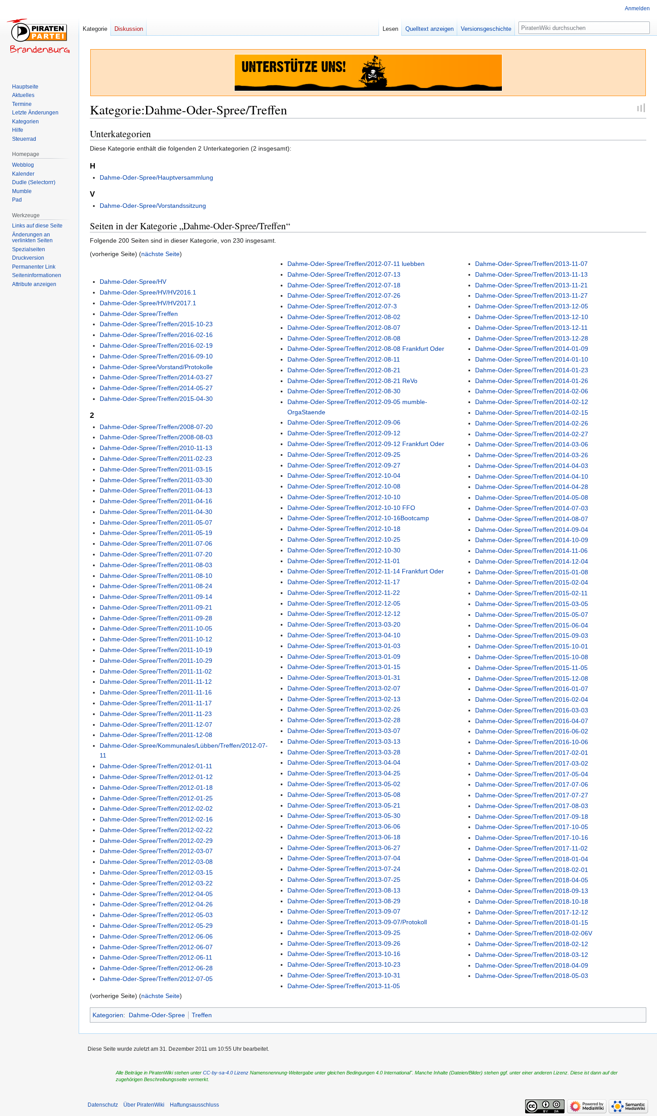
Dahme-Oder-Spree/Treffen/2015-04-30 (156, 398)
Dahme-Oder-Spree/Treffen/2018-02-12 (531, 944)
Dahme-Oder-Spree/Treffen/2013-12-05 (531, 306)
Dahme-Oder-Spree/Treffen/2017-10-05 (531, 826)
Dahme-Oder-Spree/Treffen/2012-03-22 (156, 883)
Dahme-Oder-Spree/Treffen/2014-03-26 (531, 455)
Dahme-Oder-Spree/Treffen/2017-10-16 (531, 837)
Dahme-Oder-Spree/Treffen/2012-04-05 (156, 893)
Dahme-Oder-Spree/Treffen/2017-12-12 (531, 912)
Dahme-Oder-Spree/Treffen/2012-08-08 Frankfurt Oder (365, 348)
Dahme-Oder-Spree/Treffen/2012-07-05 (156, 978)
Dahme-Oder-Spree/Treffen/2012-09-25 (343, 454)
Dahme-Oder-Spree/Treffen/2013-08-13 (343, 890)
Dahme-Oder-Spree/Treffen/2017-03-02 (531, 763)
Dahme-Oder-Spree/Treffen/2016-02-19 (156, 345)
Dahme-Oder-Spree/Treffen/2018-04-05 (531, 880)
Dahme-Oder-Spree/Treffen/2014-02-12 (531, 401)
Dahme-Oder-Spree (157, 1015)
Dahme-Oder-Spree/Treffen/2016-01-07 (531, 688)
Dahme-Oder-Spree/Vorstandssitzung (153, 205)
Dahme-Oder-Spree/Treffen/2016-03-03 (531, 710)
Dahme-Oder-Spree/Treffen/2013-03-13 (343, 741)
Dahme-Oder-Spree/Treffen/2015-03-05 (531, 603)
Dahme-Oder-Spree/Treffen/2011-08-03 (156, 565)
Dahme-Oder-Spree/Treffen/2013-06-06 (343, 826)
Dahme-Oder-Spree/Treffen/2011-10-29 (156, 660)
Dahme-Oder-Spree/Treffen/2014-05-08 (531, 497)
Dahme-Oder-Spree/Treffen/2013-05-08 (343, 794)
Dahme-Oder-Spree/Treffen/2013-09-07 (343, 911)
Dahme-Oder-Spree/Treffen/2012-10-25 (343, 539)
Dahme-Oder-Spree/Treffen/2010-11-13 (156, 447)
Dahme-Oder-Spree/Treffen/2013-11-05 (343, 986)
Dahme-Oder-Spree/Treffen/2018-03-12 (531, 954)
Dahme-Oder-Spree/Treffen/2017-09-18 (531, 816)
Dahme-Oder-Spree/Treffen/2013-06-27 (343, 847)
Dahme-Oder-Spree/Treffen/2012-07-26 (343, 295)
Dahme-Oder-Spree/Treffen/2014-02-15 (531, 412)
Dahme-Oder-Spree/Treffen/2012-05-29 (156, 925)
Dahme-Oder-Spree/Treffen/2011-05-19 (156, 532)
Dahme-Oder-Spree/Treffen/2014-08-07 (531, 518)
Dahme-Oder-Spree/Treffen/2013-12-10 (531, 316)
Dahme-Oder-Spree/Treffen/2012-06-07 (156, 947)
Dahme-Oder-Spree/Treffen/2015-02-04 (531, 582)
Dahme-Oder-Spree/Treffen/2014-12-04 (531, 561)
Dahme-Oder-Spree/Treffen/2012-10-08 (343, 486)
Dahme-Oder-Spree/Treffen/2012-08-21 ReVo (352, 380)
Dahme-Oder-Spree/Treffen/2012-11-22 (343, 592)
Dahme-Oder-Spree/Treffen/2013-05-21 (343, 805)
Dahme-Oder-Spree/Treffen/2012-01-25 (156, 798)
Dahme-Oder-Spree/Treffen (139, 313)
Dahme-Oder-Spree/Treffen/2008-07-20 (156, 426)
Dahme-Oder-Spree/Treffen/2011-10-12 (156, 639)
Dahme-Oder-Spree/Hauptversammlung (156, 177)
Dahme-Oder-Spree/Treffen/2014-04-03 (531, 465)
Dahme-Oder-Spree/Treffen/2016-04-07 (531, 720)
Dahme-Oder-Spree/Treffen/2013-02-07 (343, 688)
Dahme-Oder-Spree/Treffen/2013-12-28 (531, 338)
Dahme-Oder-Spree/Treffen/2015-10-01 (531, 646)
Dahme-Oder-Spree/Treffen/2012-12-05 (343, 603)
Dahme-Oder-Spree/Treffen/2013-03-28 (343, 752)
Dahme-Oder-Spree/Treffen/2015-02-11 (531, 593)
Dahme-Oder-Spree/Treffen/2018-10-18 (531, 901)
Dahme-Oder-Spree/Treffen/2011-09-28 (156, 618)
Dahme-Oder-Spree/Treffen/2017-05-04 (531, 774)
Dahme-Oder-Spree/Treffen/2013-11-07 (531, 263)
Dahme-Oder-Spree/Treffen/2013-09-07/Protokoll (357, 922)
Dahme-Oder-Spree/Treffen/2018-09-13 (531, 890)
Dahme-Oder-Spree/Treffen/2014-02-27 (531, 434)
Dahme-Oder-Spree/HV (133, 281)
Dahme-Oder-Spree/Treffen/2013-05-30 (343, 815)
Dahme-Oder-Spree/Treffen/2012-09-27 (343, 465)
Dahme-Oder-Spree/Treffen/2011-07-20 (156, 554)
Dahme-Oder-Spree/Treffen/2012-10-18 (343, 528)
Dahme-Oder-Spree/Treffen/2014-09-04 (531, 529)
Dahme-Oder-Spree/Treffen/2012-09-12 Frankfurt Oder (365, 443)
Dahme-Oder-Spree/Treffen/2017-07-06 (531, 784)
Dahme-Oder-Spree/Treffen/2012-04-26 (156, 904)
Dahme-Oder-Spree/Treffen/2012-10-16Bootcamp (358, 518)
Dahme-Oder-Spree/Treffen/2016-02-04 (531, 699)
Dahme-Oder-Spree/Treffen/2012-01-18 (156, 787)
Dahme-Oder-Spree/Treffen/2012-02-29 (156, 840)
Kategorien (108, 1015)
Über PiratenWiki (143, 1105)
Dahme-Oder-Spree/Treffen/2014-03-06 (531, 444)
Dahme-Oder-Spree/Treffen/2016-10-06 (531, 741)
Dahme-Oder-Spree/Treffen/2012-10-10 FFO (351, 507)
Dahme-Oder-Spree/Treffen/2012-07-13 (343, 274)
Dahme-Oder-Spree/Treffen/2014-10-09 (531, 539)
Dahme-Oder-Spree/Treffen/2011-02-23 (156, 458)
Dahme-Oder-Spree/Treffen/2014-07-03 (531, 508)
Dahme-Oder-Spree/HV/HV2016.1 (148, 292)
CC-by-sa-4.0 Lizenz (225, 1072)
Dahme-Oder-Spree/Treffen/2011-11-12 (156, 681)
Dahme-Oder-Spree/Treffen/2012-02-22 (156, 830)
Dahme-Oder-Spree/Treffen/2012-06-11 (156, 957)
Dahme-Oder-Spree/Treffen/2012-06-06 (156, 936)
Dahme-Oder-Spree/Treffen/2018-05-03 (531, 975)
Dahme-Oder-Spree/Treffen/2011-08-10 (156, 575)
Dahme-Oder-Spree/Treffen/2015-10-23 (156, 324)
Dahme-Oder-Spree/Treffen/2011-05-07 (156, 522)
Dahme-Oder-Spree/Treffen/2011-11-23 (156, 713)
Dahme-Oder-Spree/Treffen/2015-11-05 (531, 667)
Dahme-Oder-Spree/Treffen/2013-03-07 (343, 730)
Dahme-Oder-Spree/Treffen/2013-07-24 (343, 868)
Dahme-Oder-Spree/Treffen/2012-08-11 (343, 359)
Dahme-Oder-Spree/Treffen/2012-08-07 (343, 327)
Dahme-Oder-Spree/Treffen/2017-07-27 (531, 795)
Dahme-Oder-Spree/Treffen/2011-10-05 (156, 628)
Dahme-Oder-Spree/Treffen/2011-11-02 (156, 671)
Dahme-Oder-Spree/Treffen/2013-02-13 (343, 699)
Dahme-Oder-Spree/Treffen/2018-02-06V (533, 933)
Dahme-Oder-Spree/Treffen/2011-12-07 (156, 724)
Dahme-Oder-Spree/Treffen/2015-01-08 (531, 572)
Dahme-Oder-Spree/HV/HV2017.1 (148, 303)
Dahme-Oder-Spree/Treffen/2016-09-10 (156, 356)
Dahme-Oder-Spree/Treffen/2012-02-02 (156, 808)
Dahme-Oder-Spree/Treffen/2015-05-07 (531, 614)
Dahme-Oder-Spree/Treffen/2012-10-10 (343, 497)
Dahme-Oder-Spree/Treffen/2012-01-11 (156, 766)
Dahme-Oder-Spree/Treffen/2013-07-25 (343, 879)
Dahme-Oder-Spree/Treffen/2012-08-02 (343, 316)
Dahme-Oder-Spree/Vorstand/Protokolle (156, 367)
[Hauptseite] (39, 36)
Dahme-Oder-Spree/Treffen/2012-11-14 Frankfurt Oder (365, 571)
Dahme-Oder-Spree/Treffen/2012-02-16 (156, 819)
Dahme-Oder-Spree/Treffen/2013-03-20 (343, 624)
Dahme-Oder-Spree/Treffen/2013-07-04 (343, 858)
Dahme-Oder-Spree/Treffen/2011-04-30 (156, 511)
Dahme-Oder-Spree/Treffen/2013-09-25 (343, 932)
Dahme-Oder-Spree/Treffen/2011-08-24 (156, 586)
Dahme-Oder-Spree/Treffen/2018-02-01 (531, 869)
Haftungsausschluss (194, 1105)
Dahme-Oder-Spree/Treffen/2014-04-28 (531, 486)
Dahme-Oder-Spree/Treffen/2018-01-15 (531, 922)
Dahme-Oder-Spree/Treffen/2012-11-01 (343, 560)
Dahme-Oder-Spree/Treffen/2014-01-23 (531, 370)
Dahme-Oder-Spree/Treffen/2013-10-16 (343, 953)
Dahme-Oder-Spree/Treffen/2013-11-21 (531, 285)
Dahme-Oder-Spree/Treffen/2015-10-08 (531, 657)
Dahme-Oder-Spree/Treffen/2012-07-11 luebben (356, 263)
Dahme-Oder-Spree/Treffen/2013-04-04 (343, 762)
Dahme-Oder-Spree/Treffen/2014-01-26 (531, 380)
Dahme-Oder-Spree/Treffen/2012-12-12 (343, 613)
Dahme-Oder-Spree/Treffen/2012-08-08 (343, 338)
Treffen (202, 1015)
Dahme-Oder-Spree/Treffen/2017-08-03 (531, 805)
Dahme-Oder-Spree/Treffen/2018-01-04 (531, 859)
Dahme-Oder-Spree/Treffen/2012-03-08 (156, 861)
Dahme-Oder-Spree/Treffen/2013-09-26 (343, 943)
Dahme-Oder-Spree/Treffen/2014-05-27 (156, 388)
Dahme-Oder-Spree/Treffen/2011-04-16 (156, 501)
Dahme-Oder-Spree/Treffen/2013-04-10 (343, 635)
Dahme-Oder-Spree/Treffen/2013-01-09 (343, 656)
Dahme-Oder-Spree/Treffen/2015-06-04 (531, 625)
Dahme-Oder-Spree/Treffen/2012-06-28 (156, 968)
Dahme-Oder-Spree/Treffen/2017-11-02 (531, 848)
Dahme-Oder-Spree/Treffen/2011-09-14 (156, 596)
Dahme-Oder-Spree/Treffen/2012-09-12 (343, 433)
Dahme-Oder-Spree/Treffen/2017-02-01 (531, 752)
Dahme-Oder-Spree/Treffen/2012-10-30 (343, 550)
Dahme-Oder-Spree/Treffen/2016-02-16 (156, 334)
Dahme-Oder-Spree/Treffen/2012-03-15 (156, 872)
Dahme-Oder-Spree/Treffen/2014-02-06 (531, 391)
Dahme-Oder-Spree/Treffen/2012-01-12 (156, 776)
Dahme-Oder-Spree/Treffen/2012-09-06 (343, 422)
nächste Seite (160, 253)
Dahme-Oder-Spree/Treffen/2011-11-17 (156, 703)
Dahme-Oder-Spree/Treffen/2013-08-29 (343, 901)
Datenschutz (103, 1105)
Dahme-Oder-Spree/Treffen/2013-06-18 (343, 837)
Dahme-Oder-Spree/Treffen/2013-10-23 (343, 964)
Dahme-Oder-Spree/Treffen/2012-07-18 (343, 285)
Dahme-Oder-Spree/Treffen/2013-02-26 (343, 709)
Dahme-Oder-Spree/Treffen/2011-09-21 (156, 607)
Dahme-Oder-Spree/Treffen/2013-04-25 (343, 773)
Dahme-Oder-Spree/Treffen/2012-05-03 (156, 914)
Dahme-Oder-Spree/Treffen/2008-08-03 (156, 437)
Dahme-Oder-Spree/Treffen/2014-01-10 (531, 359)
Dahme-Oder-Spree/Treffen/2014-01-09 (531, 348)
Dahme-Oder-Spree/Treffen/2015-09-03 (531, 635)
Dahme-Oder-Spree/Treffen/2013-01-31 (343, 677)
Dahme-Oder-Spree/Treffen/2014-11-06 (531, 550)
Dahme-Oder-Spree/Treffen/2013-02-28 (343, 720)
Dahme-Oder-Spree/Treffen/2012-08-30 (343, 391)
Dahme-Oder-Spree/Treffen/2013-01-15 (343, 666)
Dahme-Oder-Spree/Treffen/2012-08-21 (343, 370)
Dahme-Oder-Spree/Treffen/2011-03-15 (156, 469)
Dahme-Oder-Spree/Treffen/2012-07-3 (342, 306)
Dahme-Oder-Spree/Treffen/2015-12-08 (531, 678)
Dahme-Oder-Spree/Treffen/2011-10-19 (156, 649)
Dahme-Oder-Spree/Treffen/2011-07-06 (156, 543)
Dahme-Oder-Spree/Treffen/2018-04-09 (531, 965)
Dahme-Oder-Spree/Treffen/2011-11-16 (156, 692)
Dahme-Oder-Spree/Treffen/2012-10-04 (343, 475)
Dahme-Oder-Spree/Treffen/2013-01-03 (343, 645)
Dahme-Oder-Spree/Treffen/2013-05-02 (343, 784)
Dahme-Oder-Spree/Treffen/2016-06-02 (531, 731)
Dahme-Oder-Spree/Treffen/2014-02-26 (531, 423)
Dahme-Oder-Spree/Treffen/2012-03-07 (156, 851)
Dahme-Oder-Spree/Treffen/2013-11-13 (531, 274)
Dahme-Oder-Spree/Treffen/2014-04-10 (531, 476)
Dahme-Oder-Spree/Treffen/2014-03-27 (156, 377)
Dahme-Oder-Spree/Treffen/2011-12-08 (156, 734)
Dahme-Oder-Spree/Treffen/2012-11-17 (343, 581)
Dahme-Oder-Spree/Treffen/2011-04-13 (156, 490)
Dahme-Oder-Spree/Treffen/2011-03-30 (156, 480)
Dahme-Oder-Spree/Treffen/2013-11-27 (531, 295)
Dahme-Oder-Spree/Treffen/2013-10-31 (343, 975)
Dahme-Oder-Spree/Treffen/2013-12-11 (531, 327)
